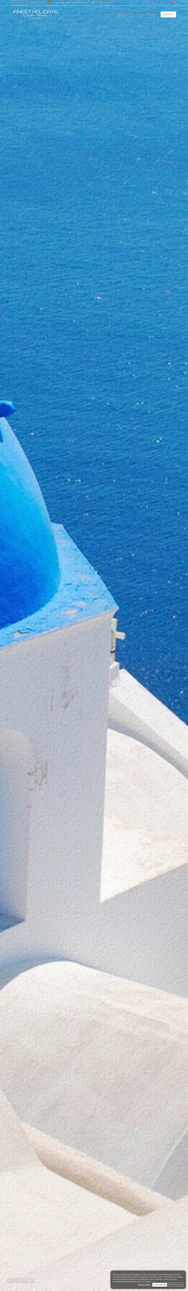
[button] (173, 2)
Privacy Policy (144, 1285)
